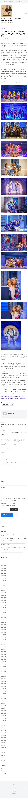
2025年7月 (3, 597)
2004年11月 (3, 745)
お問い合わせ (12, 1)
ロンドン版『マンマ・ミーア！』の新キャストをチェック (6, 448)
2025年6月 (3, 600)
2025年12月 (3, 585)
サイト (2, 492)
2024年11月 (3, 617)
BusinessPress (14, 795)
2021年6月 (3, 718)
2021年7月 (3, 715)
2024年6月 (3, 629)
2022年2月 (3, 698)
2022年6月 (3, 688)
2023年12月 (3, 644)
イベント (3, 758)
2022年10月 (3, 678)
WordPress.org (4, 775)
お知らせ (3, 755)
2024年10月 (3, 619)
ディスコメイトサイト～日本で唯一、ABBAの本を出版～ (15, 788)
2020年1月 (3, 727)
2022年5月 (3, 691)
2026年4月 (3, 575)
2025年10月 (3, 590)
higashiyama (11, 413)
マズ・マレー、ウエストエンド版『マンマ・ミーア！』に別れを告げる (19, 440)
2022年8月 (3, 683)
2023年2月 (3, 669)
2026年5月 (3, 573)
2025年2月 (3, 610)
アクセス (18, 1)
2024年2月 (3, 639)
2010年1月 (3, 737)
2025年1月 (3, 612)
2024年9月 (3, 622)
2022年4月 (3, 693)
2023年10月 (3, 649)
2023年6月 (3, 659)
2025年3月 (3, 607)
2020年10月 (3, 725)
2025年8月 (3, 595)
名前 (2, 481)
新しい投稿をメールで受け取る (8, 505)
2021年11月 (3, 705)
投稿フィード (4, 770)
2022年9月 (3, 681)
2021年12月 (3, 703)
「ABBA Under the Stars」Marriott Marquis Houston (12, 551)
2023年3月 (3, 666)
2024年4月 (3, 634)
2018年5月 (3, 730)
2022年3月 (3, 696)
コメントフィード (5, 773)
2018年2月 (3, 732)
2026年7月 (3, 568)
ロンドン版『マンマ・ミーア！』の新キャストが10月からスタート (6, 440)
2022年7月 (3, 686)
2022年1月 (3, 700)
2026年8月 (3, 565)
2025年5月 (3, 602)
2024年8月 (3, 624)
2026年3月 (3, 578)
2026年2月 (3, 580)
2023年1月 (3, 671)
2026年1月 (3, 583)
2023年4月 (3, 664)
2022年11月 (3, 676)
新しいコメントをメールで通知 (8, 503)
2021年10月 (3, 708)
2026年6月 (3, 570)
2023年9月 (3, 651)
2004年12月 (3, 742)
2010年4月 (3, 735)
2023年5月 (3, 661)
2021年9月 (3, 710)
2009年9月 (3, 740)
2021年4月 (3, 723)
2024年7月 (3, 627)
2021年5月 (3, 720)
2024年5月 (3, 632)
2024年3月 (3, 637)
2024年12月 (3, 614)
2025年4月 (3, 605)
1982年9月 (3, 747)
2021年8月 (3, 713)
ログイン (3, 768)
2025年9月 (3, 592)
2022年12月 (3, 673)
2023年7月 (3, 656)
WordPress (14, 791)
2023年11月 (3, 646)
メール (3, 487)
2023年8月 (3, 654)
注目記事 (3, 28)
